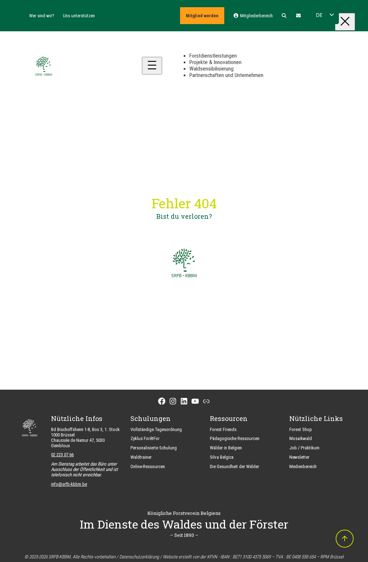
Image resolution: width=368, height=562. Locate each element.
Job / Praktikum (304, 447)
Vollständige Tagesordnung (156, 429)
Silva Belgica (222, 457)
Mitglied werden (202, 15)
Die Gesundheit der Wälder (234, 466)
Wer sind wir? (41, 15)
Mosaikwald (300, 438)
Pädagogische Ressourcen (234, 438)
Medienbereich (303, 466)
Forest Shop (300, 429)
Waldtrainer (141, 457)
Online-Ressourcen (147, 466)
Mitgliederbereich (255, 15)
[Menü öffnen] (152, 65)
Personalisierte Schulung (153, 447)
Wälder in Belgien (226, 447)
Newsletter (299, 457)
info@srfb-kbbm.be (69, 484)
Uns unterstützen (79, 15)
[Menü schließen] (345, 22)
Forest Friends (223, 429)
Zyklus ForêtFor (145, 438)
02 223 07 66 (62, 454)
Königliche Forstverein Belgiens (184, 513)
